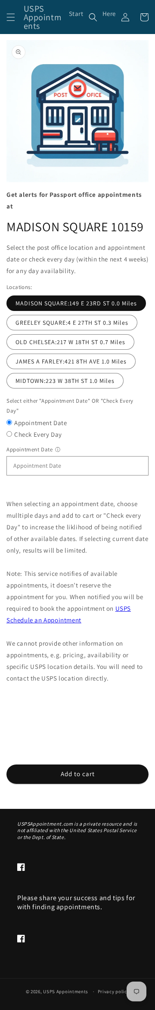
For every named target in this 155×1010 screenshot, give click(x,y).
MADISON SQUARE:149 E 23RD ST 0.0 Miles (76, 303)
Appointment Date (40, 423)
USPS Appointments (65, 991)
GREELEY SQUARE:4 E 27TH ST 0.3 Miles (72, 322)
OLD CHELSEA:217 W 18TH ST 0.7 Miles (70, 342)
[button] (10, 17)
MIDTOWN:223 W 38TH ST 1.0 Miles (65, 381)
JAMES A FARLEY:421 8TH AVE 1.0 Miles (71, 361)
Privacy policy (114, 991)
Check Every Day (38, 434)
